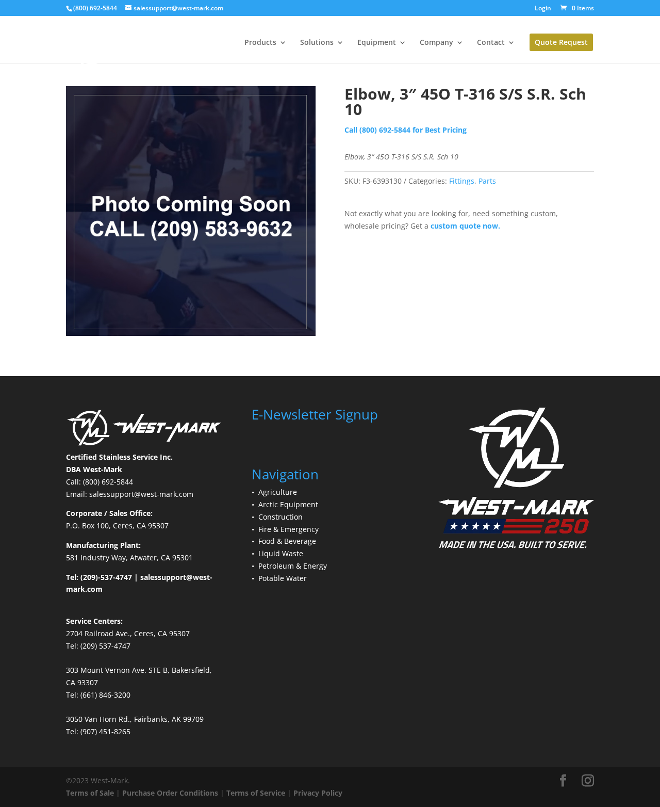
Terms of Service (255, 793)
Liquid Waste (280, 553)
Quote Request (561, 42)
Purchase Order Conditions (170, 793)
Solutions (317, 43)
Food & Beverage (287, 541)
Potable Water (282, 578)
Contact (491, 43)
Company (436, 43)
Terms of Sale (90, 793)
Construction (280, 517)
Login (543, 8)
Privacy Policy (317, 793)
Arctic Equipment (288, 504)
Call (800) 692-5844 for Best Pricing (405, 130)
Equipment (376, 43)
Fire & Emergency (288, 529)
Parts (487, 181)
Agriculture (277, 492)
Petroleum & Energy (292, 566)
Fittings (461, 181)
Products (260, 43)
